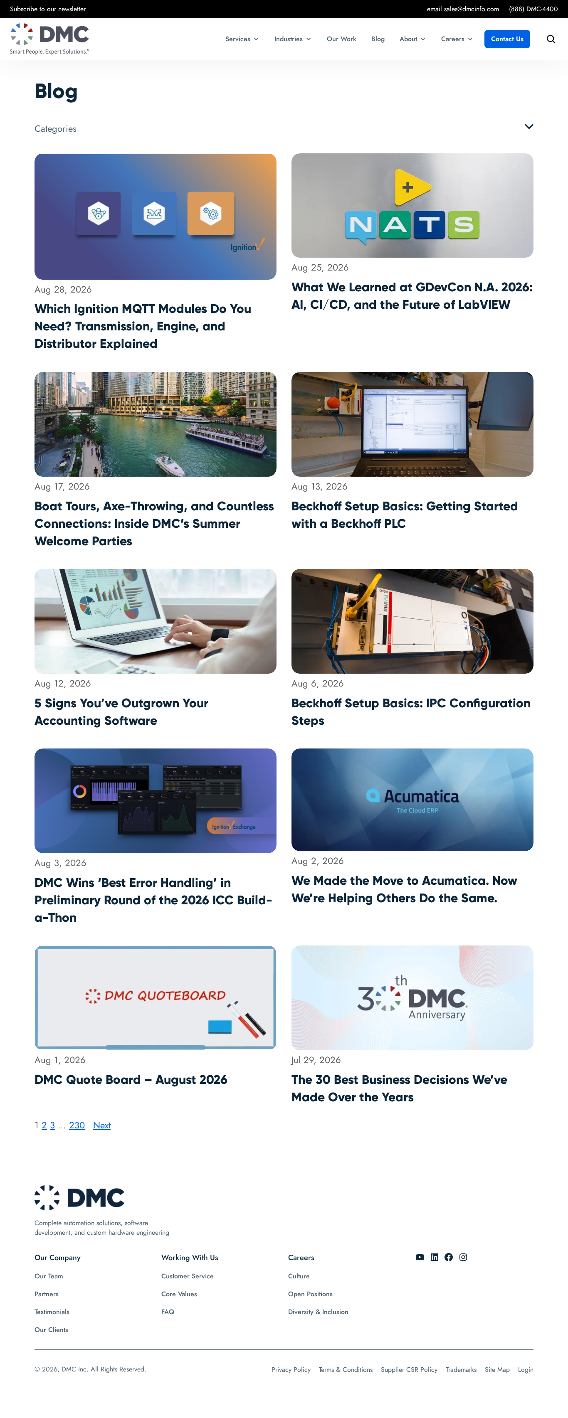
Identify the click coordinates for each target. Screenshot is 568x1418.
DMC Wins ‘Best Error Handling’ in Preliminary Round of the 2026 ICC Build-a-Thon (153, 900)
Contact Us (507, 39)
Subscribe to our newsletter (48, 9)
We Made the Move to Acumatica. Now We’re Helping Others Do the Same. (404, 889)
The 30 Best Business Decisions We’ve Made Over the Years (399, 1088)
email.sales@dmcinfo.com (463, 9)
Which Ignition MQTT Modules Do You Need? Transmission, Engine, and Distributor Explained (143, 326)
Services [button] (237, 39)
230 (77, 1125)
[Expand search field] (549, 39)
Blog (378, 39)
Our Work (341, 39)
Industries (288, 39)
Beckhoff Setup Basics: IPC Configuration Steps (411, 711)
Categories (56, 128)
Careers (452, 39)
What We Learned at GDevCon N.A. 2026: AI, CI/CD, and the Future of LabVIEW (412, 295)
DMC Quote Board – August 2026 (131, 1079)
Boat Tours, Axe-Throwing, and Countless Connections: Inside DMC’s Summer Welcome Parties (154, 523)
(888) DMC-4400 (533, 9)
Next (102, 1125)
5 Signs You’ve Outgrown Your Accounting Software (121, 711)
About (408, 39)
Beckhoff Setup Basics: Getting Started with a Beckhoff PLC (404, 514)
